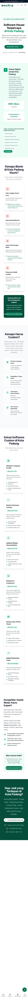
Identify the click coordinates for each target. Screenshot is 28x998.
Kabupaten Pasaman (9, 148)
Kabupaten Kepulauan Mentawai (12, 139)
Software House (13, 52)
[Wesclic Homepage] (7, 5)
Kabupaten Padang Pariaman (11, 145)
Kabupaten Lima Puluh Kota (11, 142)
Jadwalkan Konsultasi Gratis (14, 768)
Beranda (5, 52)
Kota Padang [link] (22, 52)
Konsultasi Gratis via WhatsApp (14, 314)
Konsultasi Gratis (13, 47)
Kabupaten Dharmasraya (10, 136)
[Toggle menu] (25, 5)
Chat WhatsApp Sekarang (15, 820)
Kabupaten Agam (9, 133)
